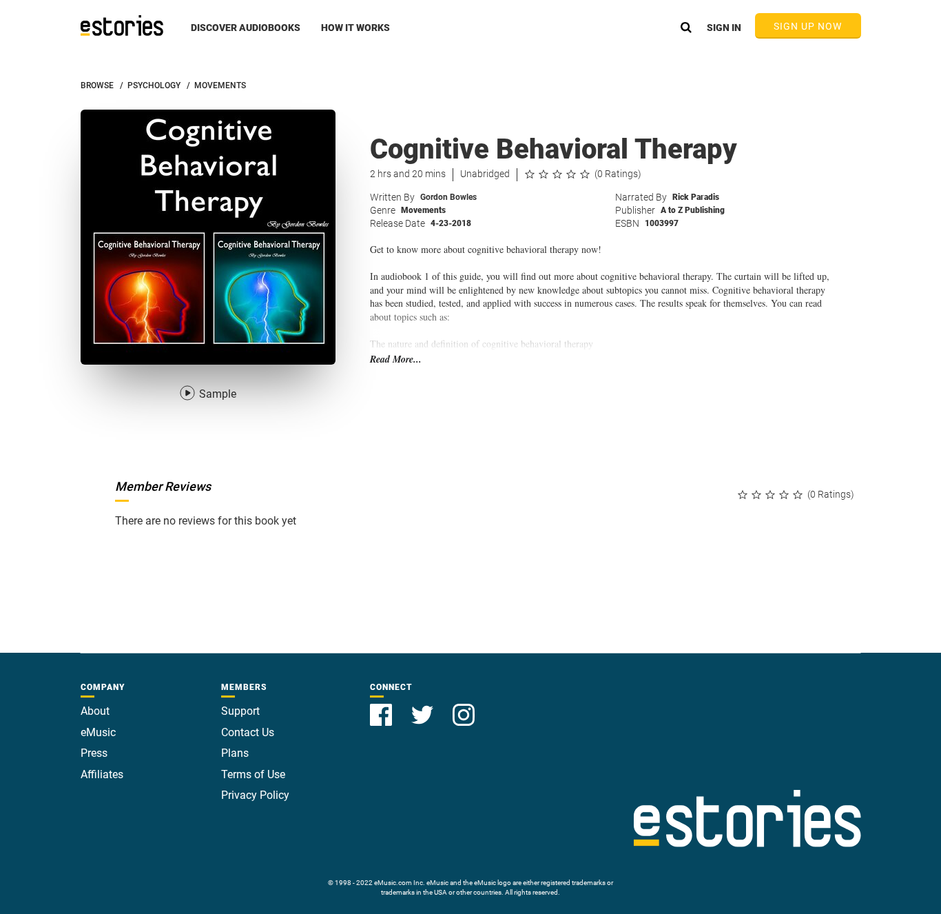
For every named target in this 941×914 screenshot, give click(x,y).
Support (240, 711)
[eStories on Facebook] (382, 707)
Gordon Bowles (448, 197)
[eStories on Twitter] (423, 707)
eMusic (98, 732)
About (95, 711)
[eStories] (122, 25)
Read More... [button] (396, 359)
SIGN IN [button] (724, 27)
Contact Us (247, 732)
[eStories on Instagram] (463, 707)
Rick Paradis (695, 197)
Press (94, 753)
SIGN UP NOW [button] (808, 26)
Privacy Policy (255, 795)
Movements (423, 210)
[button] (245, 35)
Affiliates (102, 774)
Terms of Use (253, 774)
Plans (235, 753)
